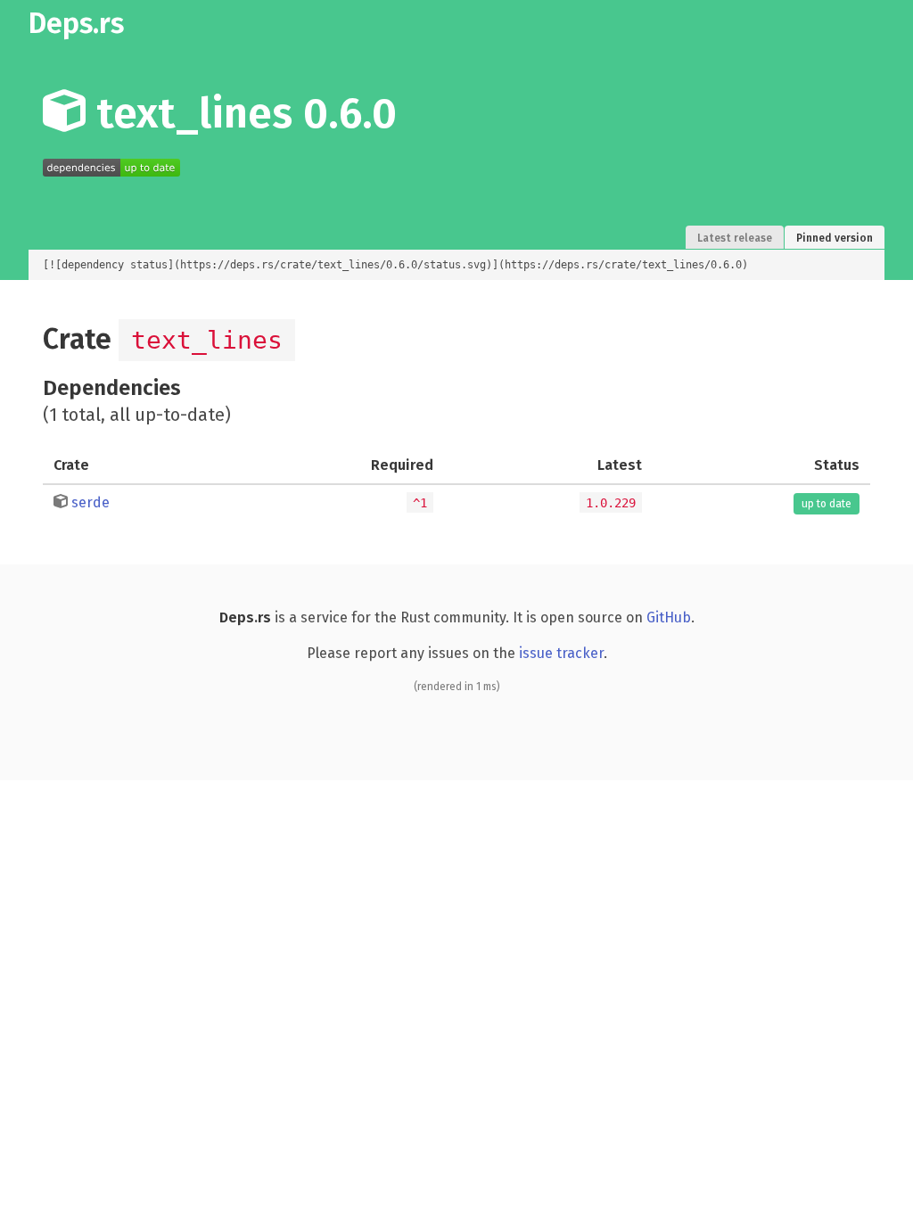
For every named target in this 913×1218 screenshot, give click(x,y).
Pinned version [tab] (834, 238)
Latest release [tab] (734, 238)
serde (90, 502)
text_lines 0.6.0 (241, 113)
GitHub (668, 617)
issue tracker (561, 653)
